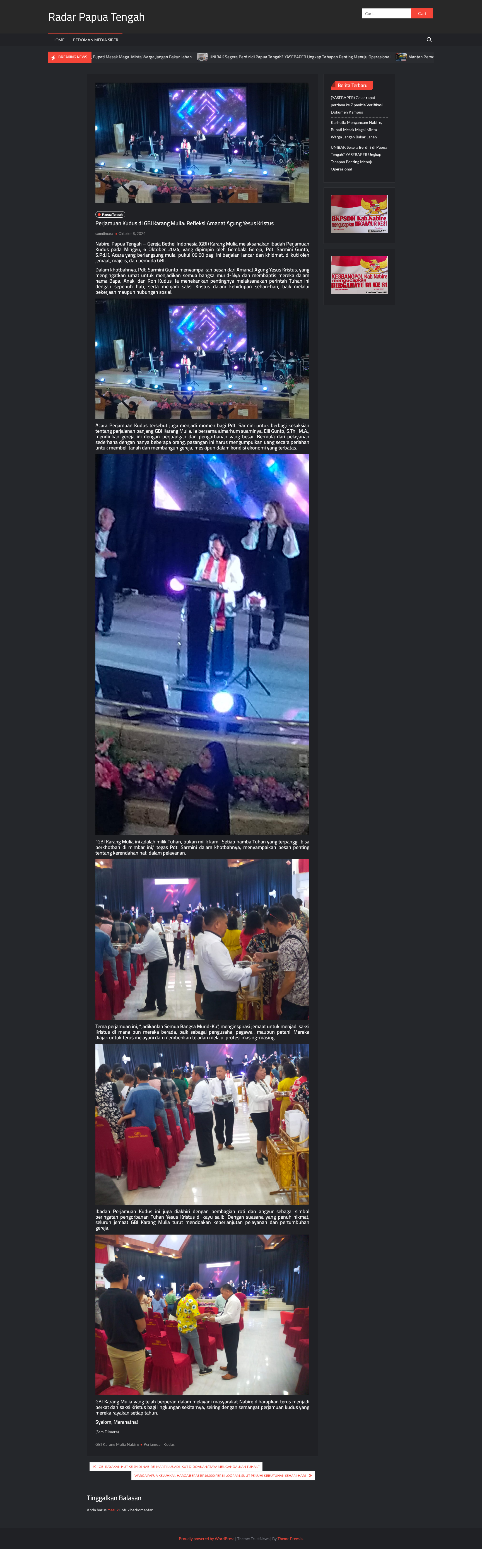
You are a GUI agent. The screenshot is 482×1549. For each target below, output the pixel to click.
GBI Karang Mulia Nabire (117, 1444)
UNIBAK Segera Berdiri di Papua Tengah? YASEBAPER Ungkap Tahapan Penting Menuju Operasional (228, 57)
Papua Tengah (112, 214)
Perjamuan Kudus (159, 1444)
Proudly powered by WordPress (206, 1538)
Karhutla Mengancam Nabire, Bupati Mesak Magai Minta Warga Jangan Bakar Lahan (356, 129)
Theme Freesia (290, 1538)
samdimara (104, 233)
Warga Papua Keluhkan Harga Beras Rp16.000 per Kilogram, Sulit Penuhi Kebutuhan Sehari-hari (220, 1475)
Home (58, 39)
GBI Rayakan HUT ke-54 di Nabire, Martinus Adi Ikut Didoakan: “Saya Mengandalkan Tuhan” (179, 1466)
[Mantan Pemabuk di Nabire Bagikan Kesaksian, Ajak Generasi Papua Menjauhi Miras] (330, 56)
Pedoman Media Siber (95, 39)
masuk (113, 1509)
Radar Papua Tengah (96, 16)
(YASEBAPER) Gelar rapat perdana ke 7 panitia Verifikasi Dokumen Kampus (357, 104)
